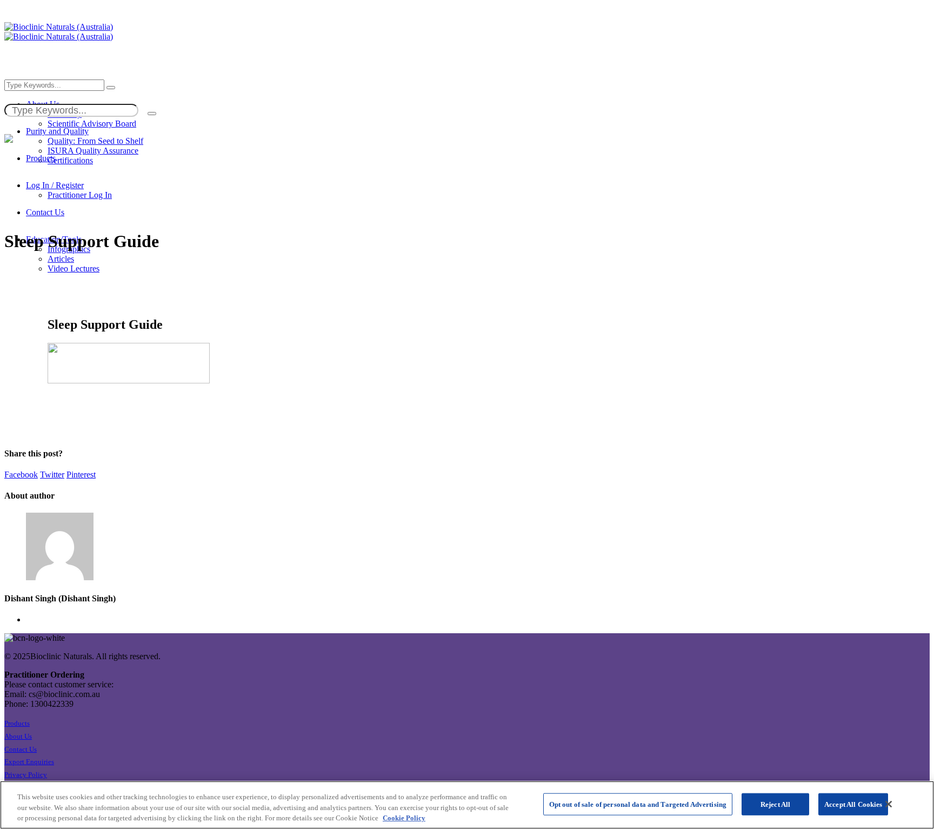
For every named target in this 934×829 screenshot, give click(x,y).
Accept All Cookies (853, 804)
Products (17, 723)
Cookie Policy (404, 818)
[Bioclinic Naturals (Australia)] (58, 31)
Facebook (21, 474)
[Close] (888, 804)
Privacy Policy (25, 775)
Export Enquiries (29, 762)
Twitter (52, 474)
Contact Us (20, 749)
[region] (467, 805)
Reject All (775, 804)
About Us (18, 736)
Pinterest (81, 474)
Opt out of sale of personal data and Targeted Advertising (637, 804)
